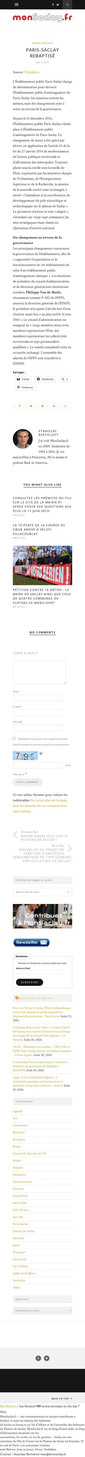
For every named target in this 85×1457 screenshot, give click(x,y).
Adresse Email (23, 968)
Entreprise (19, 1175)
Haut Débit (20, 1203)
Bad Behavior (9, 1406)
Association (20, 1125)
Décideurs (32, 72)
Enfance (18, 1168)
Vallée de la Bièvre (24, 1273)
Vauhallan (19, 1280)
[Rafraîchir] (41, 753)
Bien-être (19, 1132)
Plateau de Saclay (23, 1231)
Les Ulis (18, 1217)
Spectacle (18, 1238)
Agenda (17, 1111)
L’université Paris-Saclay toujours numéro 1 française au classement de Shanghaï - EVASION (40, 1066)
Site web (17, 722)
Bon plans (19, 1139)
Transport (19, 1252)
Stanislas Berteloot (49, 433)
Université (19, 1259)
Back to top (61, 1398)
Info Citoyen (20, 1210)
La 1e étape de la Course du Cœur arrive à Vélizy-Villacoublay (39, 529)
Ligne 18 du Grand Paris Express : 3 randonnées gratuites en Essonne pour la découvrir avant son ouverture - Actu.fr (38, 1081)
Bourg (16, 1146)
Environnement (22, 1182)
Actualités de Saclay (35, 998)
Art (15, 1118)
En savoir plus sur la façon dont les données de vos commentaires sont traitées (40, 805)
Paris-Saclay (42, 43)
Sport (16, 1245)
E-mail (17, 707)
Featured (18, 1189)
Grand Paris (20, 1196)
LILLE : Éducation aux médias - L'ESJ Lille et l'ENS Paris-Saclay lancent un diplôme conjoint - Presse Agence (42, 1051)
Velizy (16, 1287)
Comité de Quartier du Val (29, 1154)
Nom (16, 691)
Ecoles (17, 1161)
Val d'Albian (20, 1266)
